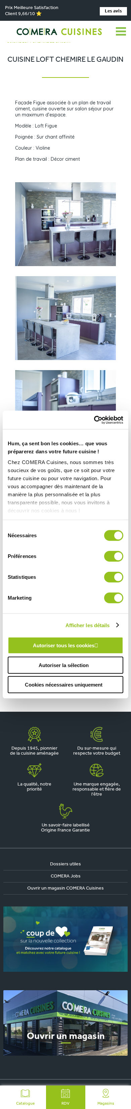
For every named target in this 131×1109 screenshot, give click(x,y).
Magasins (105, 1104)
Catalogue (25, 1104)
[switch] (113, 556)
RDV (65, 1104)
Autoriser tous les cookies (63, 645)
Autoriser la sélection (64, 665)
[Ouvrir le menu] (121, 31)
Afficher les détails (88, 625)
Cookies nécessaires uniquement (63, 685)
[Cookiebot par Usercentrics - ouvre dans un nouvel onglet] (94, 419)
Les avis (113, 11)
